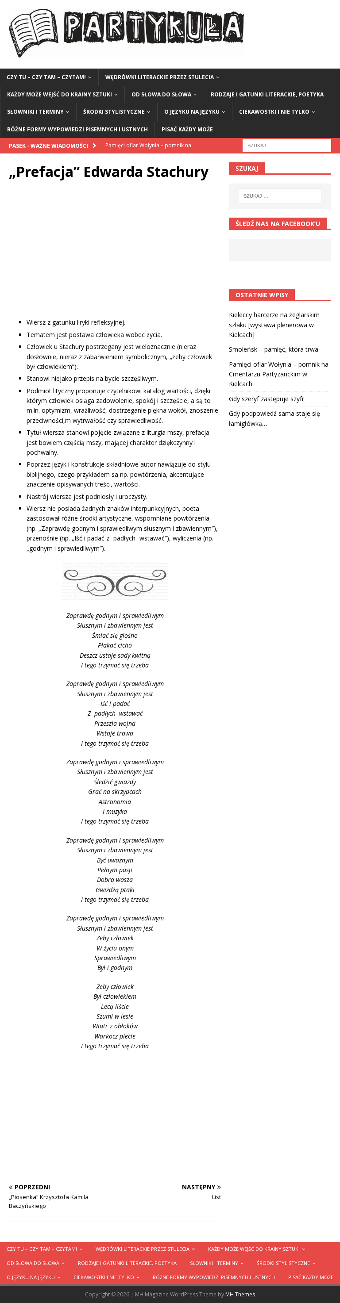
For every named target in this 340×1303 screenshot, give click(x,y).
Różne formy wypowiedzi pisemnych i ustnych (77, 129)
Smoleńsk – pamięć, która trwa (273, 349)
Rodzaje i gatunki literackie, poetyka (267, 94)
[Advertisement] (115, 256)
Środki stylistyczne (114, 111)
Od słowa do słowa (161, 94)
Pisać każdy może (187, 129)
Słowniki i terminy (35, 111)
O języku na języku (192, 111)
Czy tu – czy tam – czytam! (46, 77)
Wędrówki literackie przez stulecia (159, 77)
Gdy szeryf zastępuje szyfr (266, 399)
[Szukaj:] (287, 145)
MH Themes (240, 1294)
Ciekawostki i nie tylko (274, 111)
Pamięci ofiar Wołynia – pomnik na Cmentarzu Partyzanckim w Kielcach (278, 374)
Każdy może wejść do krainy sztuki (59, 94)
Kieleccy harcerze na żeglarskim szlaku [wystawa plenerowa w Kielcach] (274, 324)
